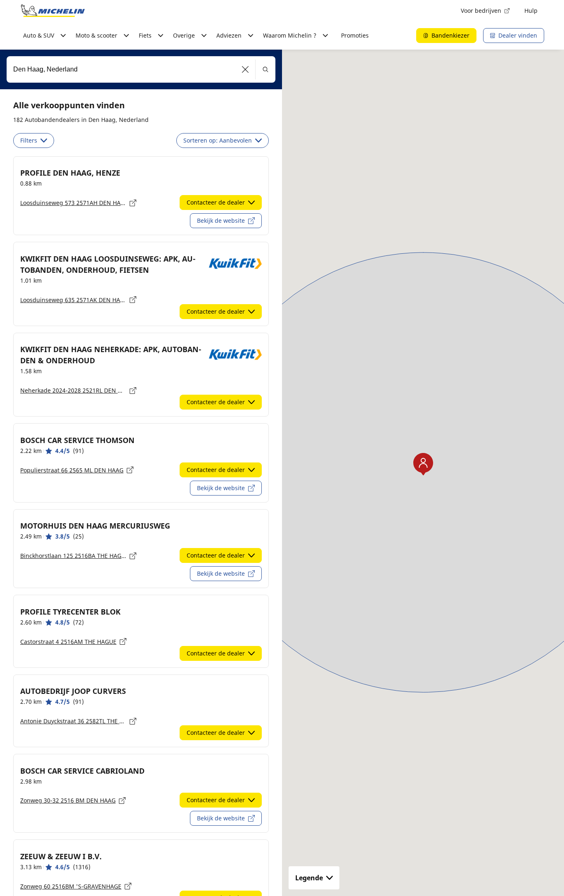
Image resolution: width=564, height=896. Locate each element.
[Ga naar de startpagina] (53, 10)
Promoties (355, 35)
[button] (245, 69)
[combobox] (141, 69)
